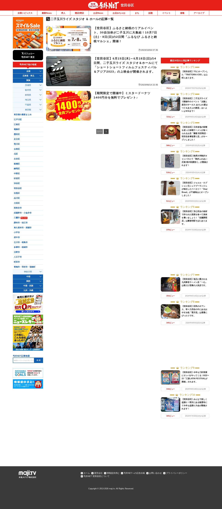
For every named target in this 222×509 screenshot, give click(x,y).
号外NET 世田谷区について (96, 476)
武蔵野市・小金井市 (23, 213)
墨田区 (17, 134)
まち (137, 13)
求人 (63, 13)
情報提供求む (113, 473)
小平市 (17, 232)
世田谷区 (127, 5)
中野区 (17, 174)
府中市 (17, 237)
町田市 (17, 262)
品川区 (17, 198)
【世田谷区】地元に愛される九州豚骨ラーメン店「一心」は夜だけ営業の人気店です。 (194, 282)
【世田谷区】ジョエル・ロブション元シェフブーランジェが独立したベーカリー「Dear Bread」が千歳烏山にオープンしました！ (195, 189)
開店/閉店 (79, 13)
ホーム (87, 473)
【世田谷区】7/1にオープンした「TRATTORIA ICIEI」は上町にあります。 (195, 74)
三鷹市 (20, 218)
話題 (150, 13)
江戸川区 (18, 119)
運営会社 (98, 473)
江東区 (17, 124)
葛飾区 (17, 129)
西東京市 (18, 208)
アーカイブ (199, 13)
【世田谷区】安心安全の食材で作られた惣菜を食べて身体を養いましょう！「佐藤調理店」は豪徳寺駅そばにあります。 (194, 217)
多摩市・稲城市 (21, 247)
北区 (16, 154)
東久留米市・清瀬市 (23, 228)
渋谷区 (17, 183)
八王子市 (18, 257)
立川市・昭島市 (21, 242)
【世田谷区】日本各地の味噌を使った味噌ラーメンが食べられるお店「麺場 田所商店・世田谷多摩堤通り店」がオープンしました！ (195, 133)
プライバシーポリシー (176, 473)
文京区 (17, 159)
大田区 (17, 203)
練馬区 (17, 169)
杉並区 (17, 178)
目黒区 (17, 193)
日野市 (17, 252)
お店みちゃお (119, 13)
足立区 (17, 139)
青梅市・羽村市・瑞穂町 (24, 267)
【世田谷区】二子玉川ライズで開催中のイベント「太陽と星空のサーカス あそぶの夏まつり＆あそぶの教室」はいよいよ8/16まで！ (195, 104)
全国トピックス (25, 13)
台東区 (17, 149)
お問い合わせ (155, 473)
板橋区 (17, 164)
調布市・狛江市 (21, 223)
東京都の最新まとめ (23, 115)
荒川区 (17, 144)
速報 (182, 13)
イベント (166, 13)
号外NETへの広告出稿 (134, 473)
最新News (47, 13)
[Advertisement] (185, 37)
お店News (98, 13)
